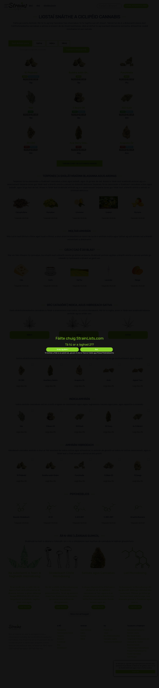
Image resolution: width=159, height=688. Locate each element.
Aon (96, 349)
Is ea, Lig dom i (62, 349)
